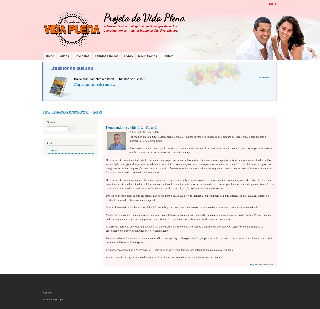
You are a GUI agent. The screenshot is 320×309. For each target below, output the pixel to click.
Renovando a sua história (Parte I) (70, 111)
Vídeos (64, 56)
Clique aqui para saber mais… (94, 84)
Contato (168, 56)
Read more (264, 77)
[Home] (71, 29)
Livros (128, 56)
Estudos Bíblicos (107, 56)
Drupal (59, 299)
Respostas (81, 56)
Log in (272, 3)
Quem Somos (147, 56)
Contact (47, 292)
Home (50, 56)
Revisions (97, 111)
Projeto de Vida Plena (144, 17)
